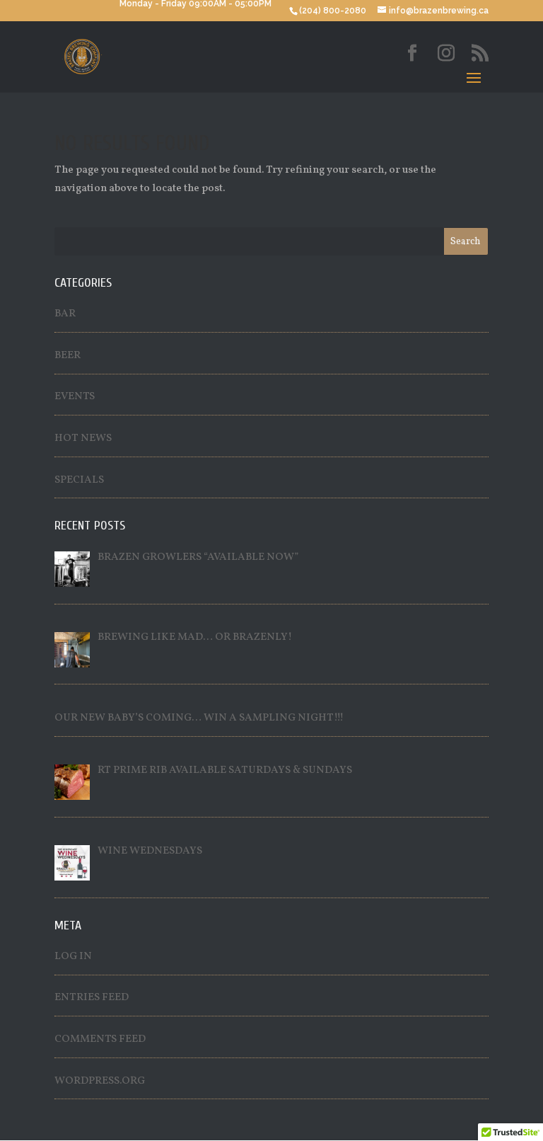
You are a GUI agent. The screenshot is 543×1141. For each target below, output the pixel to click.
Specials (79, 480)
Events (74, 396)
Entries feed (91, 997)
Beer (67, 355)
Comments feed (100, 1039)
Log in (73, 956)
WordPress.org (99, 1081)
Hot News (83, 438)
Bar (65, 313)
